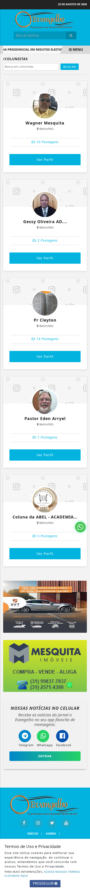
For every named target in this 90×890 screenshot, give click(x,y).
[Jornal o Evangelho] (45, 19)
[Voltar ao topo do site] (83, 489)
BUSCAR (69, 67)
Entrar (45, 756)
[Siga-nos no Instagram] (38, 823)
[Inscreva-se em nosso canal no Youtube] (66, 823)
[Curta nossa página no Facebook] (24, 823)
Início (34, 833)
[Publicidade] (45, 607)
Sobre (53, 833)
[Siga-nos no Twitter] (52, 823)
